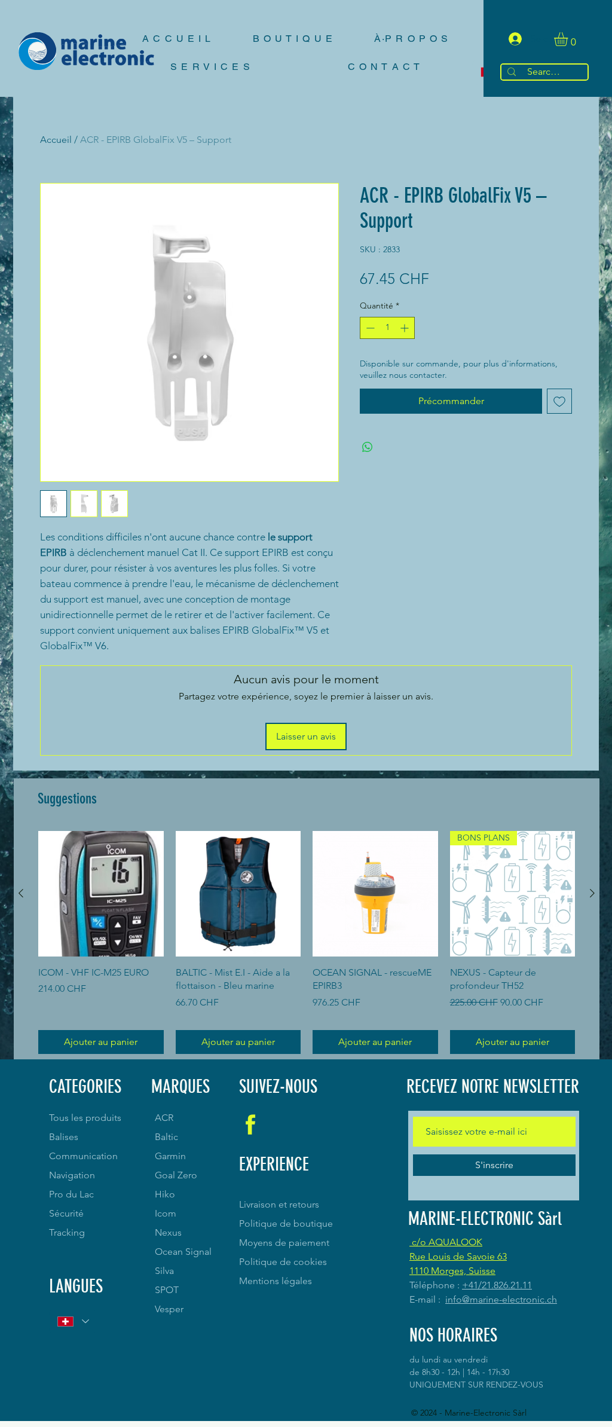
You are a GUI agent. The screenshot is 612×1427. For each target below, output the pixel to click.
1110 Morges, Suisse (452, 1270)
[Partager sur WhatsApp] (367, 447)
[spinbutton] (387, 327)
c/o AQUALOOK (445, 1242)
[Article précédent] (21, 893)
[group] (306, 942)
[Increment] (405, 327)
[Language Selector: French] (72, 1321)
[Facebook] (250, 1124)
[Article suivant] (592, 893)
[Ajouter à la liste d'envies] (559, 401)
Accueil (56, 139)
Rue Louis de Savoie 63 (458, 1256)
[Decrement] (369, 327)
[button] (569, 39)
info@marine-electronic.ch (501, 1299)
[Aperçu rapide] (101, 894)
